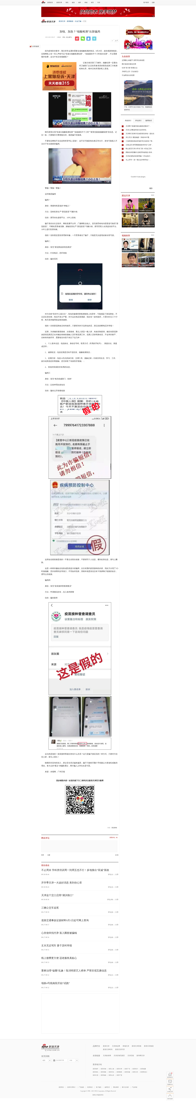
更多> (153, 195)
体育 (92, 2)
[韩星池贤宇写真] (130, 199)
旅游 (73, 2)
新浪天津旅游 (149, 1046)
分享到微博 (35, 46)
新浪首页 (50, 2)
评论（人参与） (67, 37)
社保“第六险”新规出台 (129, 68)
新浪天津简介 (71, 1087)
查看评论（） (114, 837)
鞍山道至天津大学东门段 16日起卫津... (139, 148)
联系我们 (90, 1087)
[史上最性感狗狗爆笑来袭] (146, 214)
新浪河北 (111, 1072)
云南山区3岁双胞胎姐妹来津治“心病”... (139, 145)
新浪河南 (103, 1069)
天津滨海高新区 (119, 1055)
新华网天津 (141, 1055)
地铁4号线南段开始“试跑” (55, 983)
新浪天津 (59, 2)
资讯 (67, 2)
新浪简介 (61, 1087)
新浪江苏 (135, 1072)
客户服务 (98, 1087)
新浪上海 (111, 1069)
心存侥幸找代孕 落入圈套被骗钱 (59, 932)
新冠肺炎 (114, 827)
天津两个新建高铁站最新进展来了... (138, 126)
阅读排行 (128, 120)
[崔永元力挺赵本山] (130, 254)
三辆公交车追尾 (50, 907)
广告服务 (81, 1087)
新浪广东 (127, 1069)
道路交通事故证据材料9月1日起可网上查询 (65, 920)
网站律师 (116, 1087)
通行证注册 (125, 1087)
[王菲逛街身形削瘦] (146, 239)
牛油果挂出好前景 (128, 75)
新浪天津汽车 (120, 1049)
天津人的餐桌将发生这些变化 (136, 130)
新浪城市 (95, 1069)
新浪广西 (119, 1075)
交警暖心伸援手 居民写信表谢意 (133, 60)
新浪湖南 (103, 1072)
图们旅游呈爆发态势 (129, 64)
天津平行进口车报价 (134, 107)
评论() (110, 874)
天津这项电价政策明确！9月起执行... (139, 156)
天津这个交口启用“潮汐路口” (57, 895)
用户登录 (146, 2)
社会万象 (78, 21)
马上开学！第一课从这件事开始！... (138, 160)
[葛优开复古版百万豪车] (146, 254)
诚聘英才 (107, 1087)
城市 (79, 2)
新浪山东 (111, 1075)
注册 (153, 2)
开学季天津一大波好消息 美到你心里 (61, 882)
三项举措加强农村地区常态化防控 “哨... (140, 141)
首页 (44, 1060)
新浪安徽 (127, 1072)
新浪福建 (143, 1069)
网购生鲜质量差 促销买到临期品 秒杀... (139, 152)
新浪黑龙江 (143, 1072)
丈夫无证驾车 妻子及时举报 (56, 945)
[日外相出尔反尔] (130, 239)
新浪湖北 (95, 1072)
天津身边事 (116, 1046)
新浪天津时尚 (108, 1049)
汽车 (98, 2)
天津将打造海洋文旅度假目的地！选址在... (141, 133)
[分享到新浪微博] (78, 39)
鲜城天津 (126, 1046)
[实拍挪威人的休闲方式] (146, 199)
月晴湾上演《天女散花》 (130, 71)
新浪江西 (95, 1075)
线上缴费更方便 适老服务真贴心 (59, 958)
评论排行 (138, 120)
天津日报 (130, 1055)
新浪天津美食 (136, 1046)
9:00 (71, 1060)
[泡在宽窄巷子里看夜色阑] (130, 214)
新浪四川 (135, 1069)
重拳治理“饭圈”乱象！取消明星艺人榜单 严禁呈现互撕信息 (74, 970)
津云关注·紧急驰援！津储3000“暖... (138, 137)
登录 (42, 855)
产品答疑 (134, 1087)
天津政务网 (107, 1055)
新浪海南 (103, 1075)
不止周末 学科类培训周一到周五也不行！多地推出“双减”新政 (75, 870)
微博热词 (148, 120)
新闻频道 (70, 21)
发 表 (116, 855)
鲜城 (86, 2)
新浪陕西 (119, 1072)
